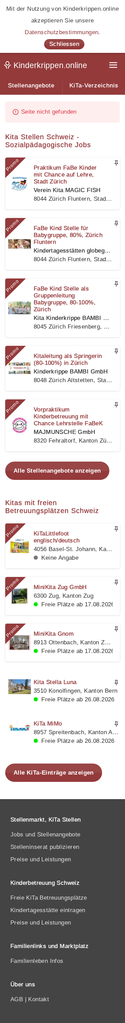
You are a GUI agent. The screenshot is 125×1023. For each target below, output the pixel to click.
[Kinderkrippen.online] (46, 66)
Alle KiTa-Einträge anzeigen (54, 772)
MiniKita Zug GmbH (60, 587)
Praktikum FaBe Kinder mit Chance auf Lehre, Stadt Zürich (65, 174)
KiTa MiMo (48, 723)
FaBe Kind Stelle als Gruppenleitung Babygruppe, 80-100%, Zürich (64, 299)
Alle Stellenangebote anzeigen (57, 470)
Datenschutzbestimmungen (61, 32)
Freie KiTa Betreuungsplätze (48, 897)
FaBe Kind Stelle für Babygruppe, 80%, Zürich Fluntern (68, 235)
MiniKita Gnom (54, 634)
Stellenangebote (31, 85)
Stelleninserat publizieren (44, 847)
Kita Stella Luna (55, 682)
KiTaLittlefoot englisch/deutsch (57, 537)
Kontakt (38, 999)
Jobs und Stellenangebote (45, 834)
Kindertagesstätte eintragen (47, 910)
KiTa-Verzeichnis (93, 85)
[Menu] (114, 66)
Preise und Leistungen (40, 859)
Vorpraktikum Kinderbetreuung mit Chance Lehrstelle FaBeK (68, 416)
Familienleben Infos (37, 961)
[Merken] (116, 163)
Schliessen (64, 44)
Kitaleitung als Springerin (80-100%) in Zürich (68, 359)
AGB (16, 999)
